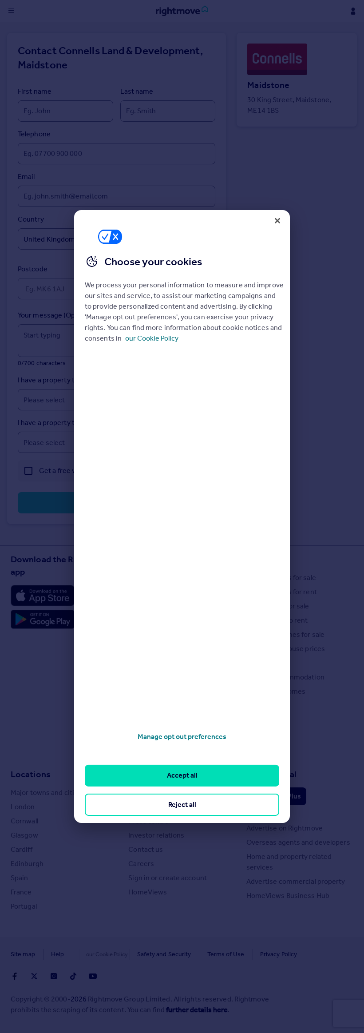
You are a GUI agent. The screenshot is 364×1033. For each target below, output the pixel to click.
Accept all (182, 775)
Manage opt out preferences (182, 736)
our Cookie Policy (151, 338)
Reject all (182, 804)
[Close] (277, 220)
